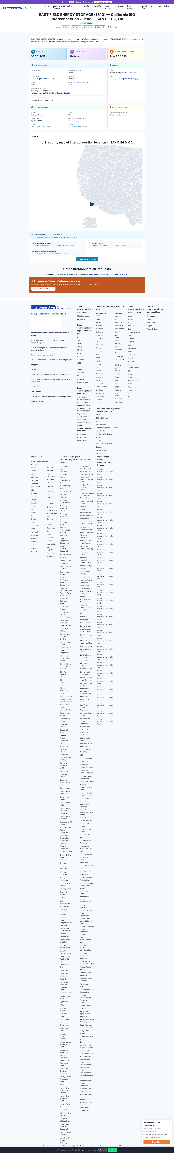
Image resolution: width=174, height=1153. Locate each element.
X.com (67, 27)
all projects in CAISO (45, 79)
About (46, 6)
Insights (97, 6)
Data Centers (130, 7)
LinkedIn (89, 27)
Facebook (100, 27)
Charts (121, 6)
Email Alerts (107, 7)
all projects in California (127, 73)
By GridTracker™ (31, 8)
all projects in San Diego (128, 79)
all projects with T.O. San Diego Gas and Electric (51, 93)
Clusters (87, 6)
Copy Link (113, 27)
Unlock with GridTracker (40, 127)
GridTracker (164, 6)
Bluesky (77, 27)
